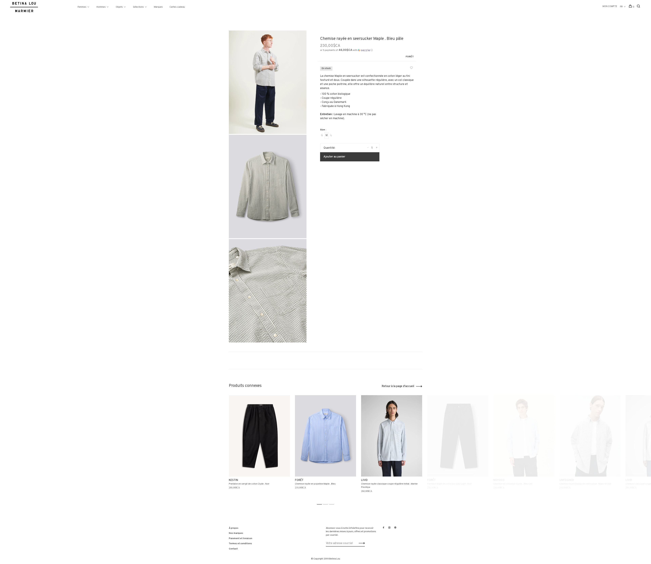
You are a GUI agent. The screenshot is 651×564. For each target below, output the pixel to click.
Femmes (82, 7)
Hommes (101, 7)
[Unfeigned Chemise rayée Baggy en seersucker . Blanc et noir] (589, 436)
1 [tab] (320, 504)
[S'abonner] (361, 543)
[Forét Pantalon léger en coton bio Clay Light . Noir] (457, 436)
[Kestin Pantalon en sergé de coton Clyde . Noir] (259, 436)
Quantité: (329, 148)
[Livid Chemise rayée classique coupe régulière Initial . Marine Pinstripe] (391, 436)
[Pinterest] (395, 528)
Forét (410, 56)
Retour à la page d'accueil (398, 386)
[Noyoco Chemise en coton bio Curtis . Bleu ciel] (523, 436)
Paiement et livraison (240, 538)
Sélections (138, 7)
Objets (119, 7)
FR (621, 6)
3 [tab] (332, 504)
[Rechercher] (639, 6)
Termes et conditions (240, 543)
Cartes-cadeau (177, 7)
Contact (233, 548)
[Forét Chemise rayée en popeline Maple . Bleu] (325, 436)
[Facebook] (383, 528)
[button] (346, 50)
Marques (158, 7)
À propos (233, 528)
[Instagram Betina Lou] (389, 528)
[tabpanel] (259, 448)
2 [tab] (326, 504)
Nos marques (236, 533)
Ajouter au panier (334, 157)
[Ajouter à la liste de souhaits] (411, 68)
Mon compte (610, 6)
